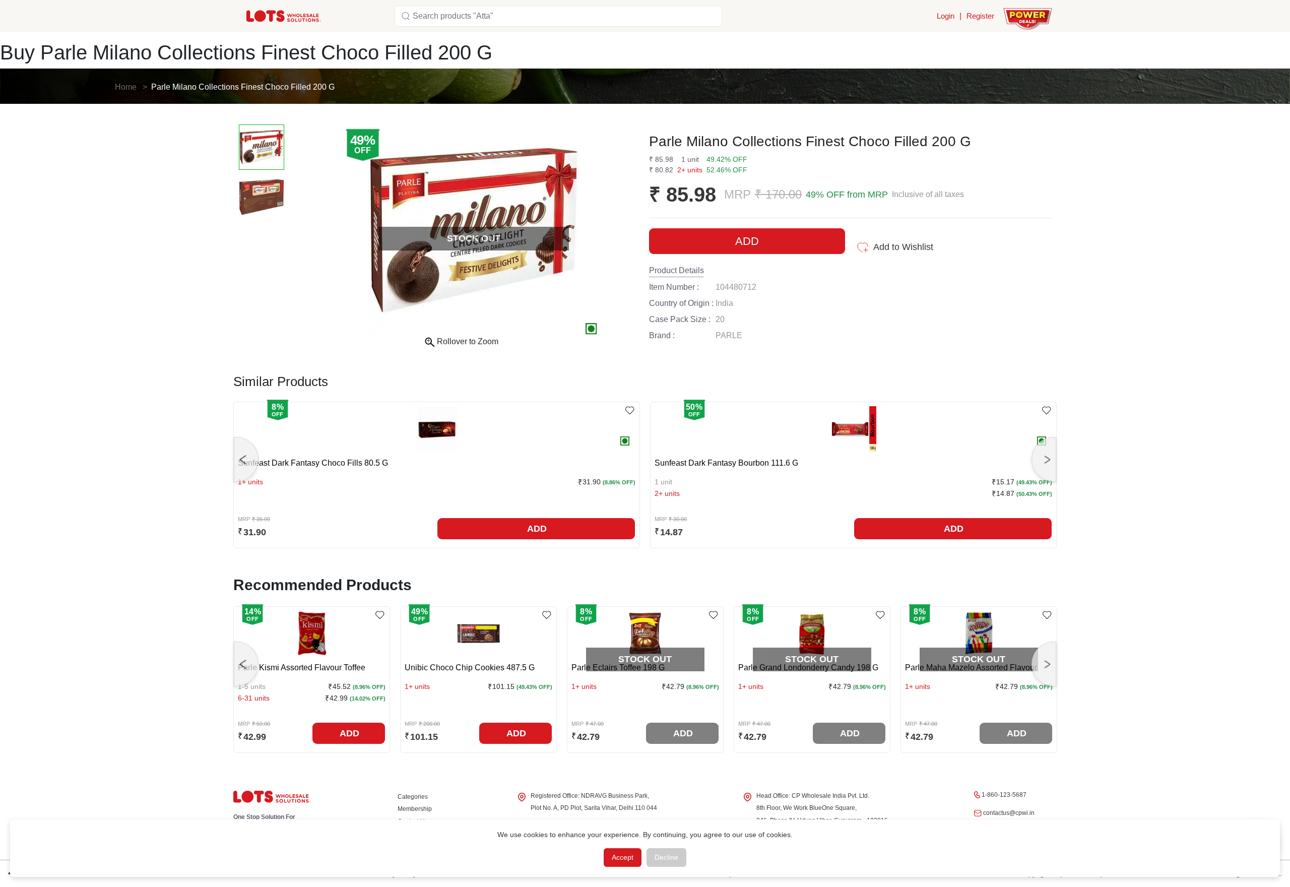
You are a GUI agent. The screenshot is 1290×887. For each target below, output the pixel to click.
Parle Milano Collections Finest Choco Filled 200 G (243, 87)
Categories (413, 796)
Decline (666, 857)
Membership (415, 808)
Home (126, 87)
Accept (622, 857)
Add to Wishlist (903, 247)
